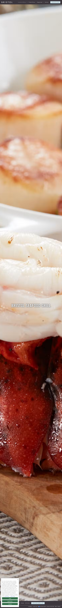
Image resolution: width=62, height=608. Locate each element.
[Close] (18, 579)
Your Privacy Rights (43, 606)
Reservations (55, 2)
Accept (10, 598)
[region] (10, 592)
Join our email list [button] (37, 603)
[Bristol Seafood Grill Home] (7, 2)
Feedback (58, 606)
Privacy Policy (35, 606)
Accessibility (30, 606)
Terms (56, 606)
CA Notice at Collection (50, 606)
